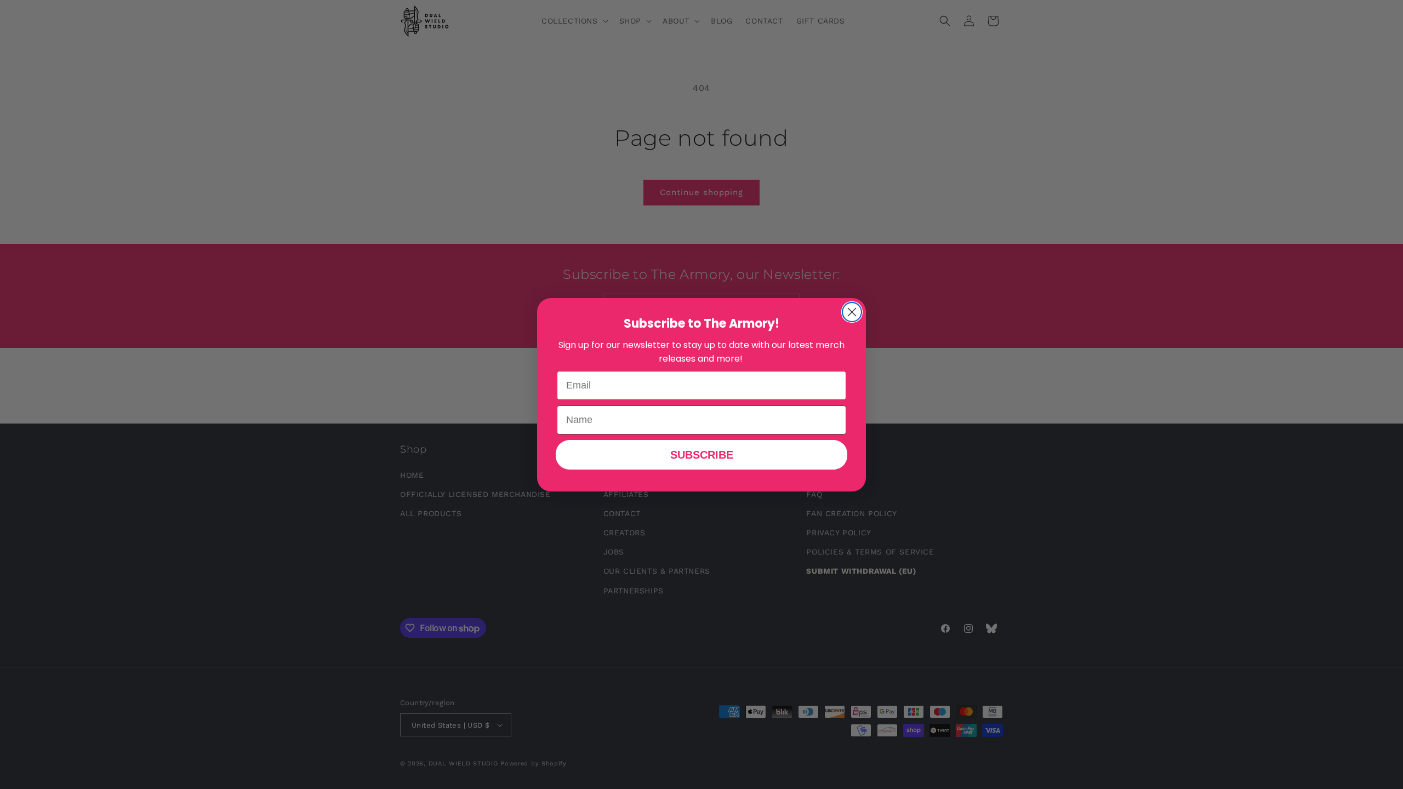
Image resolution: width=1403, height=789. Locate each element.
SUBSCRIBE (701, 455)
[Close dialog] (852, 312)
